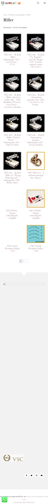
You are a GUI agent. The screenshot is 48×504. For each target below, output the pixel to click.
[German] (9, 3)
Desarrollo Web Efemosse (24, 502)
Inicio (5, 15)
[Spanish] (19, 3)
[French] (7, 3)
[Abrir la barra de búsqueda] (38, 3)
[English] (4, 3)
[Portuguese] (16, 3)
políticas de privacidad (33, 496)
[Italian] (12, 3)
